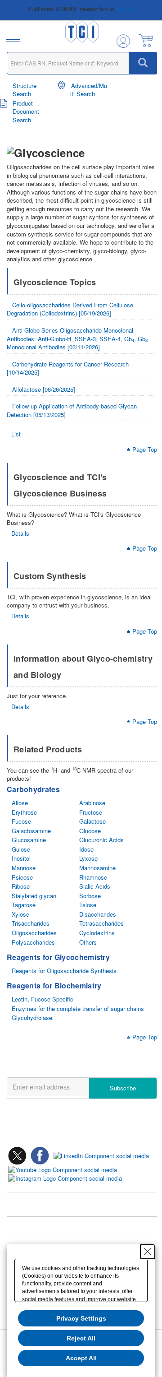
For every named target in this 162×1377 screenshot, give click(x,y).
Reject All (81, 1338)
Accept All (81, 1358)
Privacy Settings (81, 1318)
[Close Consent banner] (147, 1251)
